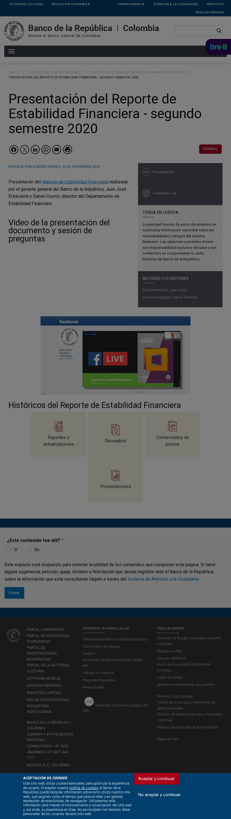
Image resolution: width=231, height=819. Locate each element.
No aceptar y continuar (159, 794)
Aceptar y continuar (156, 778)
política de (83, 788)
